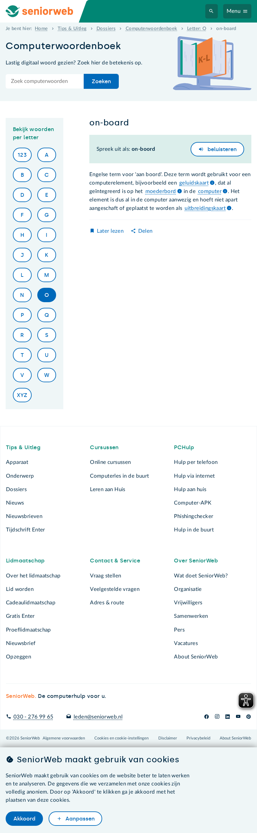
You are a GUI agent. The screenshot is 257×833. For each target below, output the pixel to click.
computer (210, 191)
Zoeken (101, 81)
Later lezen (110, 231)
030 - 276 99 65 (33, 716)
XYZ (22, 395)
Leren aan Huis (107, 489)
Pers (179, 629)
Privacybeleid (198, 738)
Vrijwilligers (188, 602)
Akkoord (24, 818)
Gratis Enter (20, 616)
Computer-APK (192, 502)
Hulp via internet (194, 476)
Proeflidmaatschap (28, 629)
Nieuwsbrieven (24, 516)
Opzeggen (18, 656)
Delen (145, 231)
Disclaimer (167, 738)
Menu (234, 11)
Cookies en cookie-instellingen (121, 738)
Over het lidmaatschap (33, 575)
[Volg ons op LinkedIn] (227, 717)
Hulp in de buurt (194, 529)
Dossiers (106, 28)
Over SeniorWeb (196, 560)
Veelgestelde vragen (114, 589)
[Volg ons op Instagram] (217, 717)
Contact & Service (115, 560)
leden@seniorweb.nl (98, 716)
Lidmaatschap (25, 560)
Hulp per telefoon (196, 462)
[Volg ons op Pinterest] (248, 717)
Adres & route (107, 602)
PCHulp (184, 447)
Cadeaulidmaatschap (30, 602)
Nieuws (15, 502)
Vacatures (186, 643)
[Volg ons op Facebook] (206, 717)
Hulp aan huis (190, 489)
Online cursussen (110, 462)
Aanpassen (79, 818)
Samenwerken (191, 616)
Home (41, 28)
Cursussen (104, 447)
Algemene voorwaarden (64, 738)
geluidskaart (194, 182)
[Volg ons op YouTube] (238, 717)
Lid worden (20, 589)
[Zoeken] (211, 11)
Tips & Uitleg (72, 28)
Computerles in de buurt (119, 476)
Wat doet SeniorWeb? (201, 575)
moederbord (160, 191)
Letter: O (197, 28)
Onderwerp (20, 476)
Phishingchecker (193, 516)
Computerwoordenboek (151, 28)
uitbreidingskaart (205, 208)
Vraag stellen (105, 575)
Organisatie (188, 589)
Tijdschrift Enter (25, 529)
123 (22, 155)
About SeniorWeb (196, 656)
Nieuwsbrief (20, 643)
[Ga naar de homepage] (45, 11)
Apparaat (17, 462)
